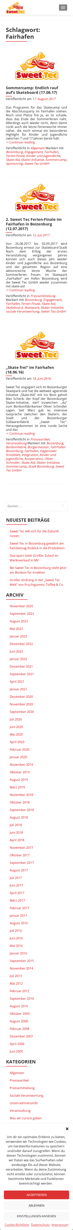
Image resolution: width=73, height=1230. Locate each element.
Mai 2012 (16, 983)
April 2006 (17, 1044)
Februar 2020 (19, 749)
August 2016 (19, 923)
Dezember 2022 (21, 644)
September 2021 (22, 674)
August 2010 (19, 1006)
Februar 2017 (19, 908)
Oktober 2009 (20, 1014)
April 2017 (17, 893)
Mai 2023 (16, 629)
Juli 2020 (16, 719)
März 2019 (17, 787)
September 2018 (22, 810)
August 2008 (19, 1021)
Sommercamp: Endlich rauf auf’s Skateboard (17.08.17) (32, 90)
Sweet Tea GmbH (53, 311)
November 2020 (21, 704)
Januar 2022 (18, 659)
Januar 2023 (18, 636)
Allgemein (37, 148)
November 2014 (21, 968)
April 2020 (17, 742)
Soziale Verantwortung (26, 1095)
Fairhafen (51, 152)
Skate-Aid (12, 160)
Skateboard (14, 307)
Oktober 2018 (20, 802)
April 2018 (17, 840)
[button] (67, 1129)
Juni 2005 (16, 1051)
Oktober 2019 (20, 772)
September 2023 (22, 614)
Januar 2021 (18, 689)
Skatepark (31, 307)
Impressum (60, 1225)
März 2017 (17, 900)
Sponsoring (14, 163)
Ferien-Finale (15, 156)
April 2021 (17, 681)
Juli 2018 (16, 825)
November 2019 (21, 764)
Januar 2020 (18, 757)
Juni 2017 (16, 885)
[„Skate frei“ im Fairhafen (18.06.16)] (36, 345)
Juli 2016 (16, 930)
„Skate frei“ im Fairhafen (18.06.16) (30, 370)
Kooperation (33, 459)
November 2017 (21, 847)
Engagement (33, 152)
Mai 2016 (16, 946)
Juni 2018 (16, 832)
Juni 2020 (16, 727)
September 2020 (22, 712)
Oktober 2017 (20, 855)
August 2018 (19, 817)
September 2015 (22, 961)
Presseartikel (39, 439)
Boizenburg (14, 152)
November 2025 (21, 606)
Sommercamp (55, 160)
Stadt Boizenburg (41, 466)
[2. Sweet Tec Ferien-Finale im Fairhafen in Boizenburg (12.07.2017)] (36, 198)
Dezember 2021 (21, 666)
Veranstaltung (16, 443)
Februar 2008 (19, 1029)
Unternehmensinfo (24, 1103)
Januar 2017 (18, 915)
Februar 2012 (19, 991)
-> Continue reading (20, 142)
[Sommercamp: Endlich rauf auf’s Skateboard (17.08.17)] (36, 66)
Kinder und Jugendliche (43, 156)
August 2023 (19, 621)
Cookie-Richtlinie (17, 1225)
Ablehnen (36, 1205)
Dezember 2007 (21, 1036)
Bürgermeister (38, 447)
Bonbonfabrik (16, 447)
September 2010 (22, 998)
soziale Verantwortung (22, 311)
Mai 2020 (16, 734)
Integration (30, 455)
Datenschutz (40, 1225)
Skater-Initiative (32, 160)
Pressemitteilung (42, 296)
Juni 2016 (16, 938)
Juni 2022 (16, 651)
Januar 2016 (18, 953)
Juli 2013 (16, 976)
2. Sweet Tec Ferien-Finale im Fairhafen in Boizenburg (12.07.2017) (34, 224)
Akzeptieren (36, 1195)
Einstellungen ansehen (36, 1216)
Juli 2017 (16, 878)
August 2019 (19, 780)
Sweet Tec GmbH (36, 163)
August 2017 (19, 870)
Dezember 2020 (21, 697)
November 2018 (21, 795)
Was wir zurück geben (26, 1118)
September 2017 (22, 863)
